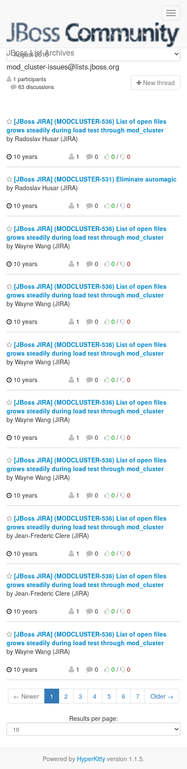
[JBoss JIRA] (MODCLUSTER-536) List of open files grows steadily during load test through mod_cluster (87, 125)
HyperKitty (91, 758)
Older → (162, 696)
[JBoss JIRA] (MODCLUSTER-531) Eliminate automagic (94, 179)
